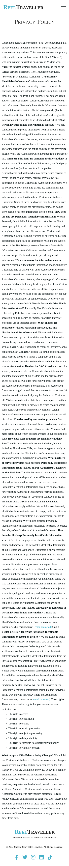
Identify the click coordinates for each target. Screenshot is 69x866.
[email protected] (43, 627)
